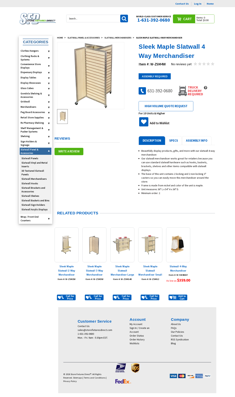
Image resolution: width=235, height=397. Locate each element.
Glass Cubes (27, 88)
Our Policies (177, 331)
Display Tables (28, 77)
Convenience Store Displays (31, 66)
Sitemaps (77, 377)
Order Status (137, 335)
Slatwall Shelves (30, 195)
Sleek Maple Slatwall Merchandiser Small (150, 270)
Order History (137, 339)
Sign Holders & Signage (29, 143)
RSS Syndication (180, 339)
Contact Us (182, 3)
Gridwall (25, 101)
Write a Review (68, 151)
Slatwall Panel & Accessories (29, 151)
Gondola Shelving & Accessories (31, 95)
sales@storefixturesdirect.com (95, 330)
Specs (173, 141)
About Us (176, 324)
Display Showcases (31, 82)
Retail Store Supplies (32, 117)
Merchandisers (28, 106)
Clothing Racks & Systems (30, 58)
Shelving (25, 136)
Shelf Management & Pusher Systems (32, 130)
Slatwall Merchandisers (34, 178)
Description (152, 141)
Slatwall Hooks (29, 183)
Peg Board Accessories (33, 112)
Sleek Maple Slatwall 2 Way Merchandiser (66, 270)
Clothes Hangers (30, 50)
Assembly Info (196, 141)
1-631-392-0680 (86, 333)
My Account (136, 324)
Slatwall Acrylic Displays (34, 209)
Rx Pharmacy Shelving (32, 122)
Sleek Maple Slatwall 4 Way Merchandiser (159, 37)
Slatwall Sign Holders (33, 204)
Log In (197, 3)
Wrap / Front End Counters (30, 218)
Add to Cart (182, 297)
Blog (173, 343)
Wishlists (134, 343)
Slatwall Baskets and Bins (35, 200)
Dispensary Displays (31, 72)
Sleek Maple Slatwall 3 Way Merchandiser (94, 270)
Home (210, 3)
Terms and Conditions (94, 377)
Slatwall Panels (29, 158)
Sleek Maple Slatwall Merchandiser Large (122, 270)
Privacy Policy (70, 381)
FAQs (174, 328)
